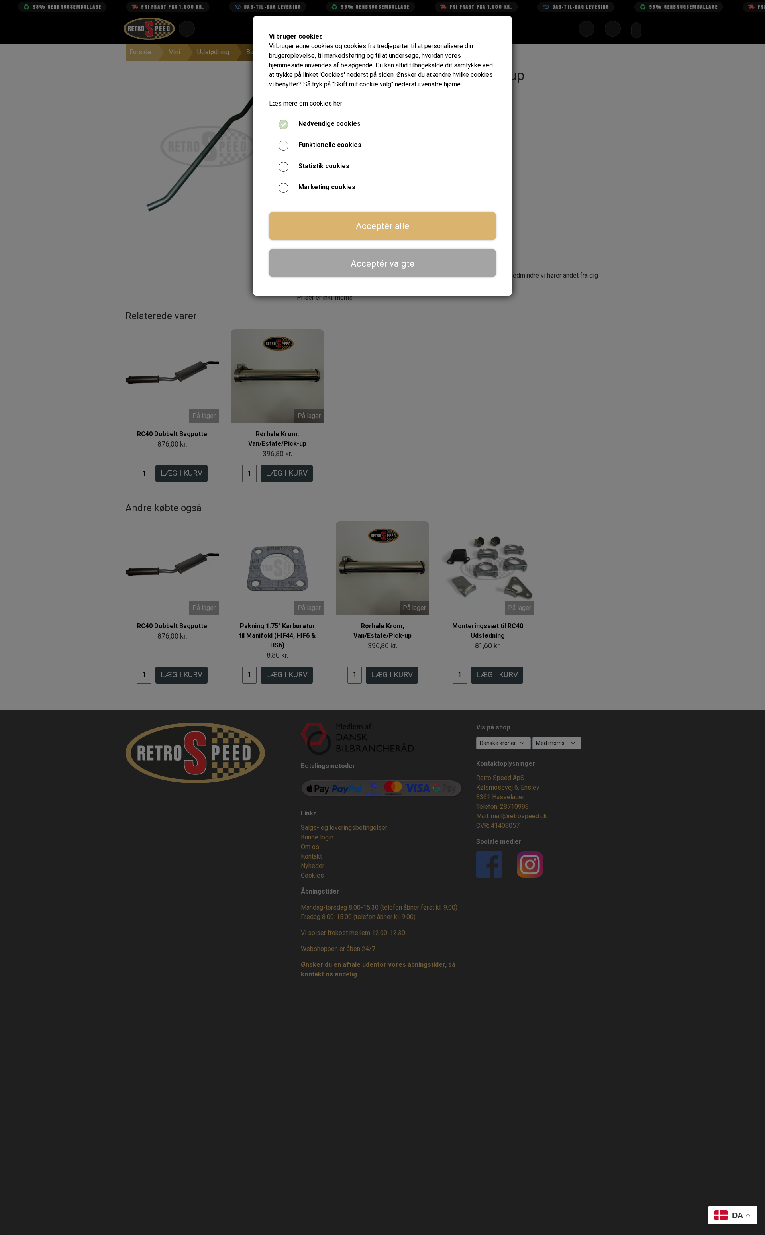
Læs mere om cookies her (305, 103)
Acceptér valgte (382, 263)
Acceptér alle (382, 226)
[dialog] (382, 617)
